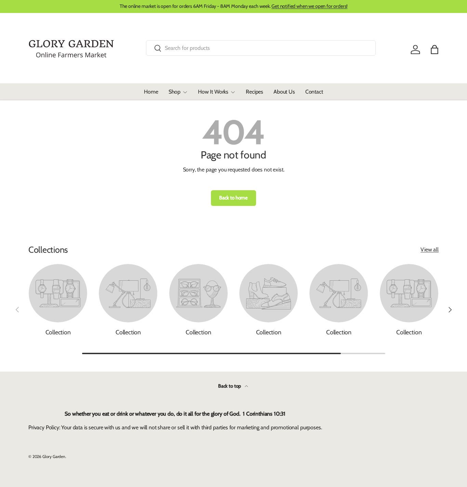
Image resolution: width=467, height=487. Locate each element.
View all (430, 249)
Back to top (230, 386)
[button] (434, 49)
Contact (314, 91)
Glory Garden (53, 456)
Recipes (254, 91)
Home (151, 91)
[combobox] (261, 48)
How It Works (213, 91)
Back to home (233, 198)
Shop (175, 91)
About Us (284, 91)
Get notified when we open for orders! (309, 6)
